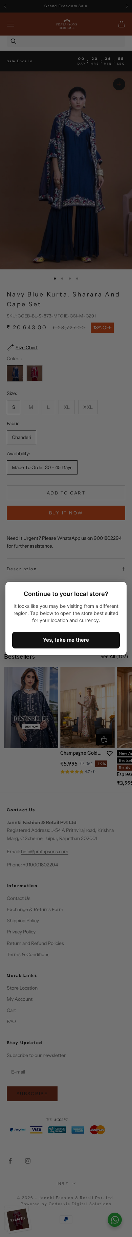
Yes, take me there (66, 640)
